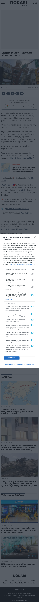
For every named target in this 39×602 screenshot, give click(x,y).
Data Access (19, 364)
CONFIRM (11, 358)
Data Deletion (9, 364)
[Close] (35, 238)
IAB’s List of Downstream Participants (21, 264)
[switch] (32, 274)
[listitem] (19, 270)
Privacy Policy (30, 364)
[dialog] (19, 301)
